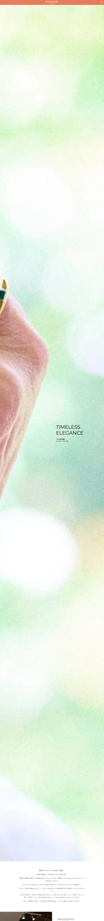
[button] (101, 2)
